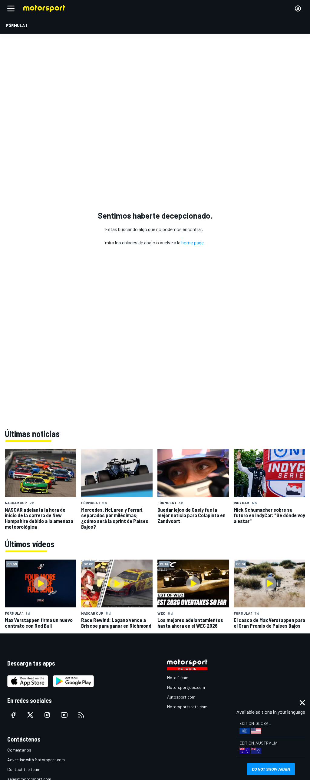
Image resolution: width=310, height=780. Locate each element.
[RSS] (81, 715)
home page (192, 242)
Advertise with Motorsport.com (36, 759)
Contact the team (23, 769)
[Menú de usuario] (298, 8)
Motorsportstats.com (187, 706)
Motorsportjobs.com (186, 687)
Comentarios (19, 749)
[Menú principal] (11, 8)
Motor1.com (177, 677)
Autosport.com (181, 696)
